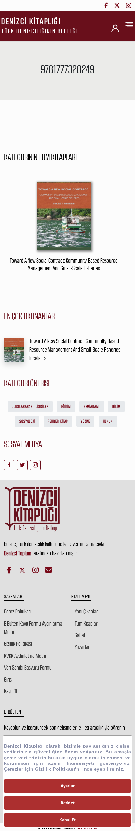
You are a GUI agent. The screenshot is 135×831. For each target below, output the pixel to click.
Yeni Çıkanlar (86, 611)
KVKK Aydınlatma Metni (25, 656)
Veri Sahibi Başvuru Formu (28, 667)
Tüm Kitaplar (86, 623)
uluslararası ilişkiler (30, 406)
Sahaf (80, 635)
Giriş (8, 679)
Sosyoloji (27, 421)
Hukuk (108, 421)
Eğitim (66, 406)
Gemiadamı (92, 406)
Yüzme (85, 421)
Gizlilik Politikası (18, 644)
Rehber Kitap (58, 421)
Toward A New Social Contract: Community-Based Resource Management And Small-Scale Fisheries (74, 345)
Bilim (116, 406)
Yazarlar (82, 647)
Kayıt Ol (10, 691)
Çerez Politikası (17, 611)
